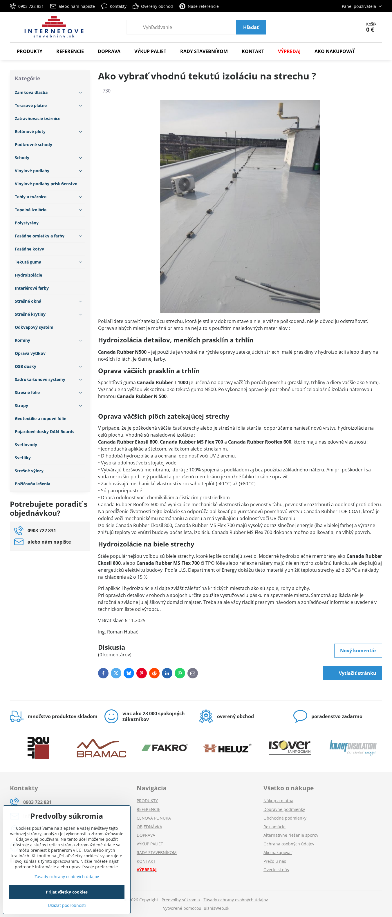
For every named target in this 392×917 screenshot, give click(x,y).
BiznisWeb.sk (216, 908)
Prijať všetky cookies (67, 892)
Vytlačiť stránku (357, 673)
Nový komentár (358, 650)
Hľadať (251, 27)
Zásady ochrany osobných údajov (235, 900)
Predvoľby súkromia (181, 900)
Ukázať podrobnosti (67, 905)
